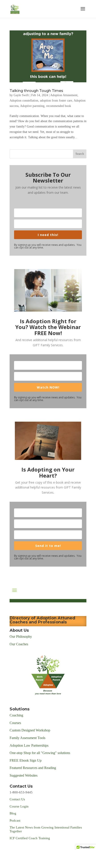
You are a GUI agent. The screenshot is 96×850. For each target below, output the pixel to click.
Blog (13, 813)
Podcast (15, 820)
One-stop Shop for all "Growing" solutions (40, 753)
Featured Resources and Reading (33, 768)
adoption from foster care (56, 100)
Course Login (19, 806)
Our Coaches (19, 644)
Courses (16, 723)
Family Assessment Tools (27, 738)
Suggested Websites (24, 775)
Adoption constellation (24, 100)
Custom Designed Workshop (30, 730)
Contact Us (17, 799)
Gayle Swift (21, 95)
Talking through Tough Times (36, 91)
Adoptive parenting (32, 106)
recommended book (58, 106)
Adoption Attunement (63, 95)
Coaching (16, 715)
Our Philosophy (21, 636)
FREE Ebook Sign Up (26, 760)
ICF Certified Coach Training (30, 838)
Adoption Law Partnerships (29, 745)
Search (79, 153)
